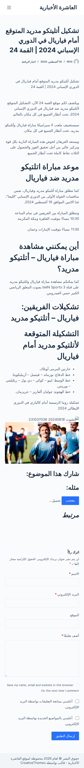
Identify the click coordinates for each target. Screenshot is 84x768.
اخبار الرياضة (29, 61)
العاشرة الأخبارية (58, 7)
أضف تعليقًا (70, 636)
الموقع (74, 615)
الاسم (74, 574)
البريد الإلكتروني (67, 594)
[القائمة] (9, 7)
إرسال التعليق (65, 736)
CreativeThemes (33, 763)
